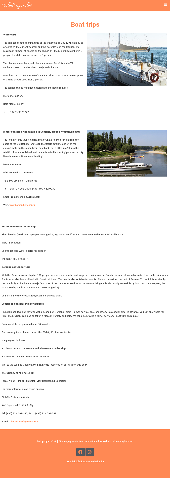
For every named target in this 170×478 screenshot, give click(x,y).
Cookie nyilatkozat (123, 441)
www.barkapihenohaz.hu (22, 205)
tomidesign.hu (96, 461)
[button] (165, 4)
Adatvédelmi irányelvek (98, 441)
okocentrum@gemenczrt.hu (24, 421)
